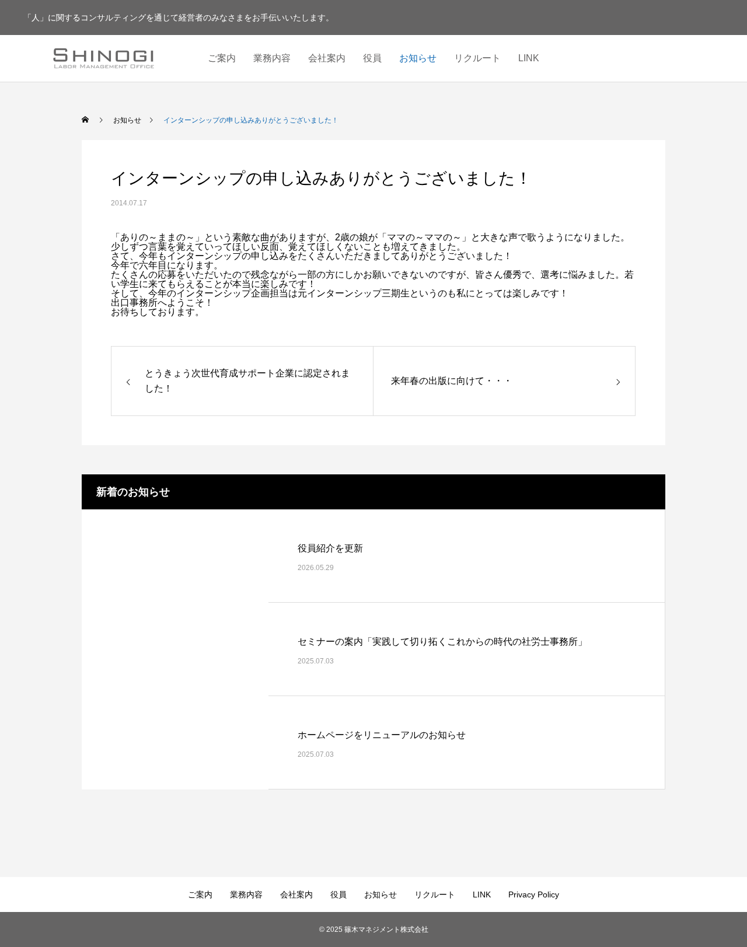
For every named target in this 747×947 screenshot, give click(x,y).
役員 (372, 58)
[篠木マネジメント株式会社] (103, 58)
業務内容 (272, 58)
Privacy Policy (533, 894)
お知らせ (418, 58)
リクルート (477, 58)
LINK (528, 58)
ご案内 (222, 58)
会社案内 (326, 58)
